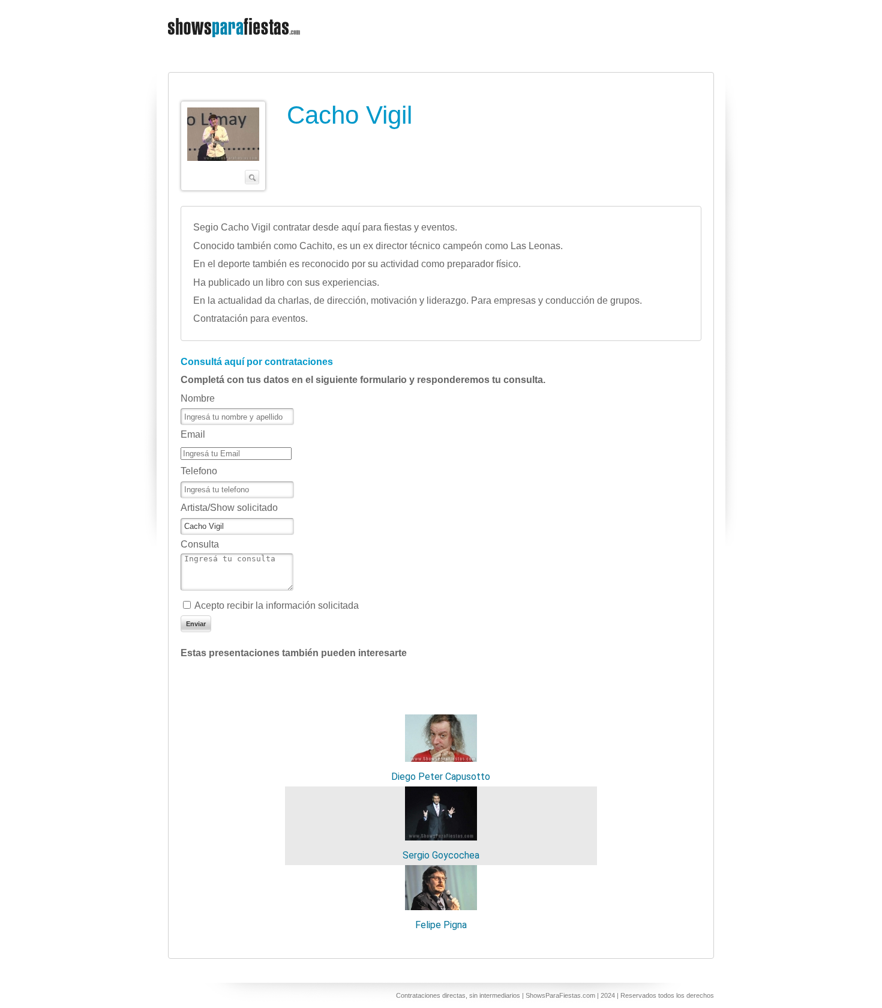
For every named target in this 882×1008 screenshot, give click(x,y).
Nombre (198, 398)
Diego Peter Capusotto (440, 776)
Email (193, 434)
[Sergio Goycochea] (441, 837)
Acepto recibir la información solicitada (276, 605)
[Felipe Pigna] (441, 907)
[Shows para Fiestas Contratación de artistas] (235, 45)
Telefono (199, 471)
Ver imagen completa (223, 145)
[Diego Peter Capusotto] (441, 758)
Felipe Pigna (441, 925)
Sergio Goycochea (441, 855)
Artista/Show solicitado (229, 507)
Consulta (200, 544)
